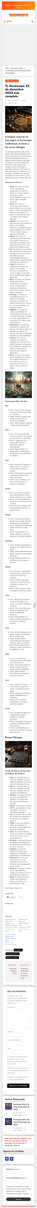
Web (8, 1048)
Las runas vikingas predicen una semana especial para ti (10, 937)
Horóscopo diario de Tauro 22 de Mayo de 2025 (21, 1122)
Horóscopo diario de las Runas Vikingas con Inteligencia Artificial (11, 922)
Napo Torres (19, 1113)
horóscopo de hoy (13, 954)
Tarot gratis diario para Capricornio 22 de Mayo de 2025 (15, 4)
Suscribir (18, 1199)
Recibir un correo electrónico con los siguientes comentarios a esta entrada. (18, 1070)
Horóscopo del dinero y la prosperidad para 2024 (24, 922)
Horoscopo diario (12, 81)
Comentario (11, 1007)
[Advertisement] (18, 45)
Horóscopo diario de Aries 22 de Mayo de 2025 (21, 1107)
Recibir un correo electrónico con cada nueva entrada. (17, 1078)
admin (9, 101)
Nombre (10, 1031)
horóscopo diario (12, 957)
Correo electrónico (14, 1040)
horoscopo (18, 950)
